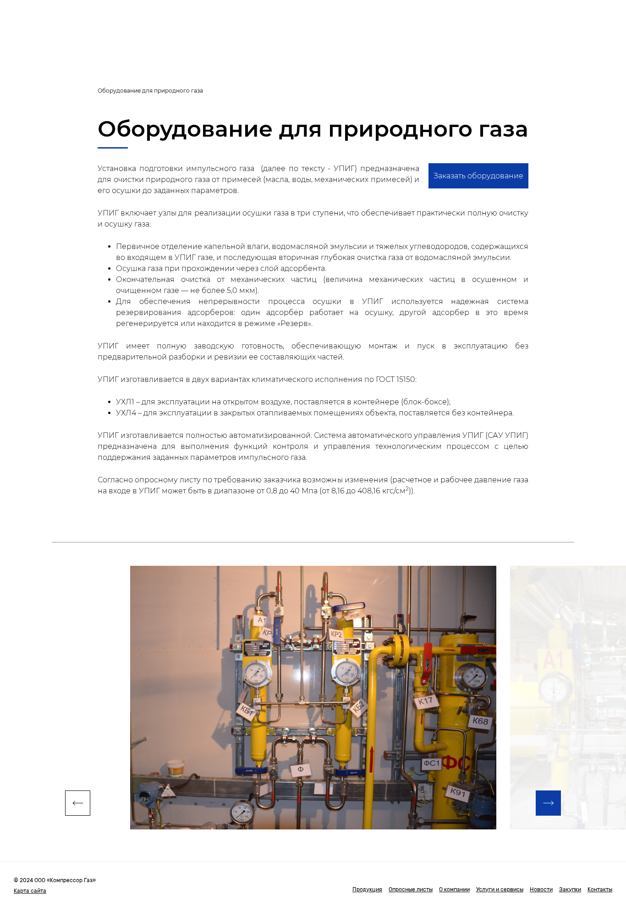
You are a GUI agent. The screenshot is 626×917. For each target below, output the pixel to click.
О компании (454, 889)
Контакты (600, 889)
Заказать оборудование (478, 175)
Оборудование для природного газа (150, 90)
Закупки (570, 889)
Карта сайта (30, 891)
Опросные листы (411, 889)
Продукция (367, 889)
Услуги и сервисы (499, 889)
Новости (541, 889)
